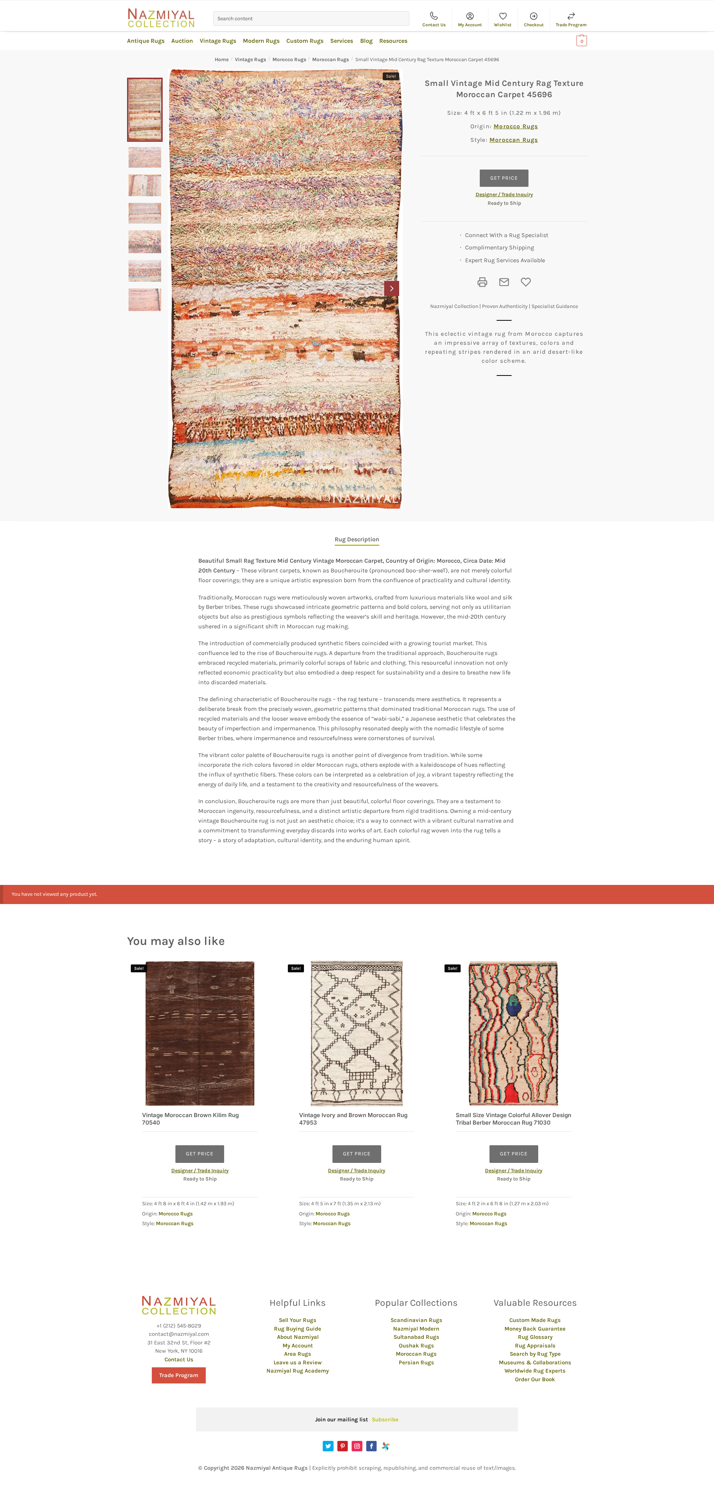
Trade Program (571, 24)
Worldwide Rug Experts (535, 1370)
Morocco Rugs (289, 59)
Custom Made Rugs (535, 1320)
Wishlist (503, 24)
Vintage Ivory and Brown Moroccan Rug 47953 (353, 1118)
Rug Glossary (535, 1337)
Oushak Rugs (416, 1345)
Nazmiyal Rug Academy (297, 1370)
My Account (470, 24)
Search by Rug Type (535, 1353)
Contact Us (434, 24)
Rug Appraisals (535, 1345)
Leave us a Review (298, 1362)
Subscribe (385, 1419)
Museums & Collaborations (535, 1362)
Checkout (534, 24)
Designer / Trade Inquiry (504, 194)
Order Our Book (535, 1379)
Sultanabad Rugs (416, 1337)
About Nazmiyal (298, 1337)
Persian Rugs (416, 1362)
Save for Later (526, 282)
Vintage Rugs (250, 59)
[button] (391, 288)
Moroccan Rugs (330, 59)
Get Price (504, 178)
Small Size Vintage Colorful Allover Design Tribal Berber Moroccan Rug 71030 (513, 1118)
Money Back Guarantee (535, 1328)
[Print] (482, 282)
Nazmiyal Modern (416, 1328)
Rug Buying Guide (297, 1328)
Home (222, 59)
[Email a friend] (504, 282)
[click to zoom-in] (285, 289)
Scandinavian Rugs (416, 1320)
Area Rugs (297, 1353)
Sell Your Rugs (297, 1320)
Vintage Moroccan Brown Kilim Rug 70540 (190, 1118)
